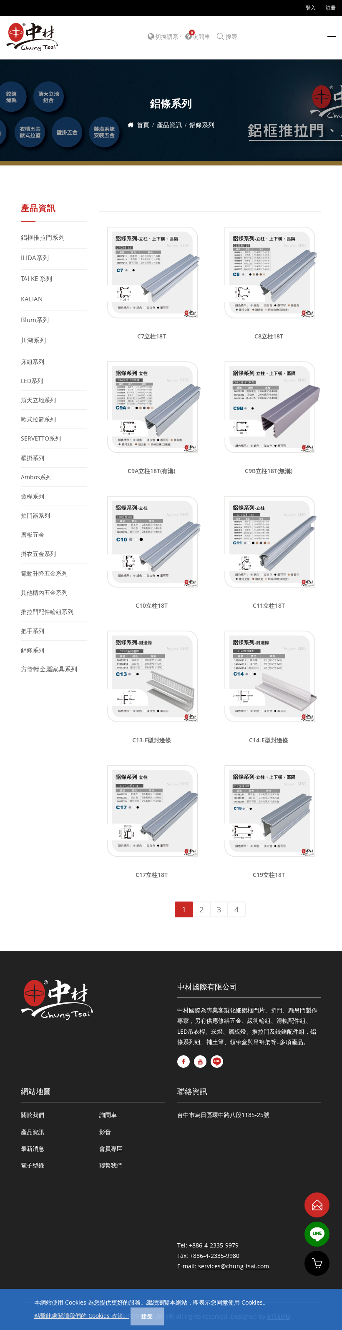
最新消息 (32, 1148)
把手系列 (32, 631)
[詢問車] (316, 1263)
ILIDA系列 (35, 257)
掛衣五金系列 (38, 554)
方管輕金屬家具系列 (49, 669)
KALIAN (32, 299)
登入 (311, 7)
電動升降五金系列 (44, 573)
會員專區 (111, 1148)
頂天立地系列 (38, 400)
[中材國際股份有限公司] (32, 37)
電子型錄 (32, 1165)
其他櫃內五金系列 (44, 592)
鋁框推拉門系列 (43, 237)
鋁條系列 (32, 650)
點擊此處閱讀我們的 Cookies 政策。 (81, 1316)
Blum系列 (35, 320)
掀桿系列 (32, 496)
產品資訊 (169, 124)
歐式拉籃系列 (38, 419)
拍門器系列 (35, 515)
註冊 (331, 7)
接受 (147, 1316)
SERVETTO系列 (41, 438)
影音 (105, 1132)
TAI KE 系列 (36, 278)
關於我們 (32, 1115)
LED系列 (32, 381)
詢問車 (108, 1115)
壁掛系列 (32, 458)
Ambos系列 (36, 477)
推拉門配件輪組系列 (47, 612)
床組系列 (32, 362)
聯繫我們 (111, 1165)
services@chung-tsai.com (233, 1266)
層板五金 (32, 535)
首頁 (143, 124)
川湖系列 (33, 340)
